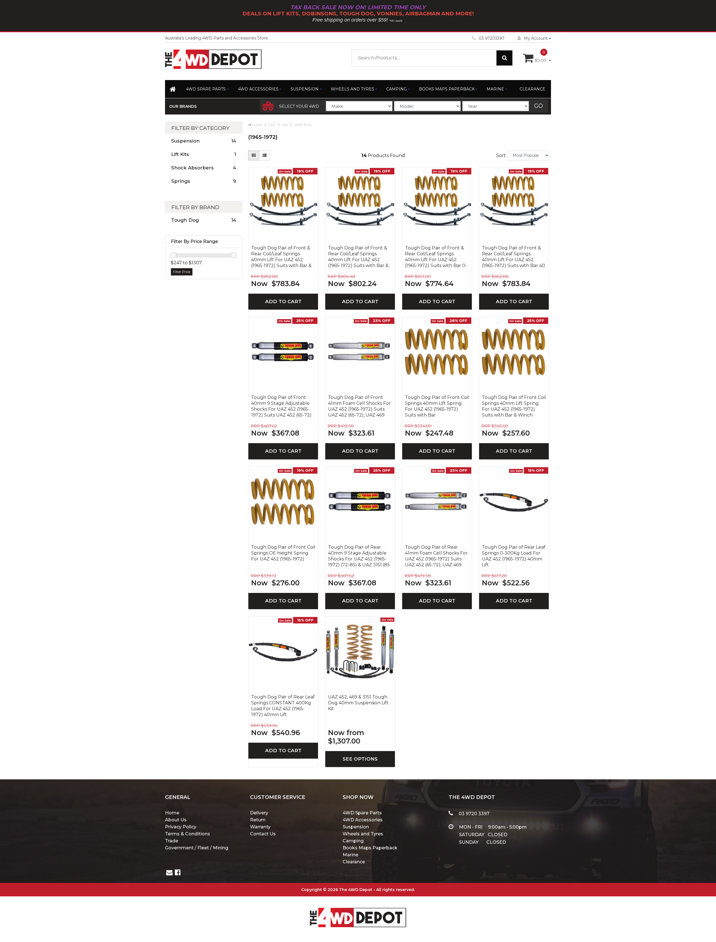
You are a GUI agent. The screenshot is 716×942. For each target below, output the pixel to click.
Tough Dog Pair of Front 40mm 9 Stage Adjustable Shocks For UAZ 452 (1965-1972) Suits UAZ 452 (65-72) (281, 406)
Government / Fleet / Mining (196, 847)
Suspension (305, 89)
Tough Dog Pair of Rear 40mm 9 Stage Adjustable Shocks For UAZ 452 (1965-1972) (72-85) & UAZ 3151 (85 (359, 555)
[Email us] (169, 873)
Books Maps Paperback (447, 89)
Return (257, 819)
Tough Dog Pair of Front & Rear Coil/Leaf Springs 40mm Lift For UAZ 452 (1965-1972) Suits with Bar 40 (513, 256)
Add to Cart (283, 301)
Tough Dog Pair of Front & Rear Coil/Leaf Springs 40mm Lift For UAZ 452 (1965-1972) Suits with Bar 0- (436, 256)
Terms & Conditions (187, 833)
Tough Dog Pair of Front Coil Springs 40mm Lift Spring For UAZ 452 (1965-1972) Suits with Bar (437, 406)
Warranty (260, 826)
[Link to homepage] (173, 90)
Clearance (532, 89)
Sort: (501, 155)
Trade (171, 840)
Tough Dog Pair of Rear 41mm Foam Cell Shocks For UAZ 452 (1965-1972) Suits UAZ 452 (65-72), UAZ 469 (436, 555)
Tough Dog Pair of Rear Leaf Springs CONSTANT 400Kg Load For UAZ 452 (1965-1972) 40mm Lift (283, 705)
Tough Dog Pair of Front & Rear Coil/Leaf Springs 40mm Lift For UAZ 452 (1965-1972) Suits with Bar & (281, 256)
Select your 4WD (299, 106)
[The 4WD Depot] (358, 910)
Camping (396, 89)
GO (538, 105)
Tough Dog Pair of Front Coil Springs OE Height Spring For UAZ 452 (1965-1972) (283, 553)
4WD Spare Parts (206, 89)
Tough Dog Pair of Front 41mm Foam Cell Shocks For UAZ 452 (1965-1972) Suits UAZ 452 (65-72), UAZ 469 (359, 406)
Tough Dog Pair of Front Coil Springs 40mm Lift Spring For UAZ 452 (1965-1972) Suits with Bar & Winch (514, 406)
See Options (360, 759)
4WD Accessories (258, 89)
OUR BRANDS (183, 106)
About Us (176, 819)
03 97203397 (492, 38)
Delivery (259, 812)
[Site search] (504, 58)
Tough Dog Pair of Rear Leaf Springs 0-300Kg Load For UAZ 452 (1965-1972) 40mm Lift (513, 555)
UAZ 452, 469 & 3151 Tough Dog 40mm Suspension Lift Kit (358, 702)
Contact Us (263, 833)
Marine (495, 89)
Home (172, 812)
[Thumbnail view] (253, 155)
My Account (536, 38)
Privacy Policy (180, 826)
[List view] (264, 155)
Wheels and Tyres (352, 89)
